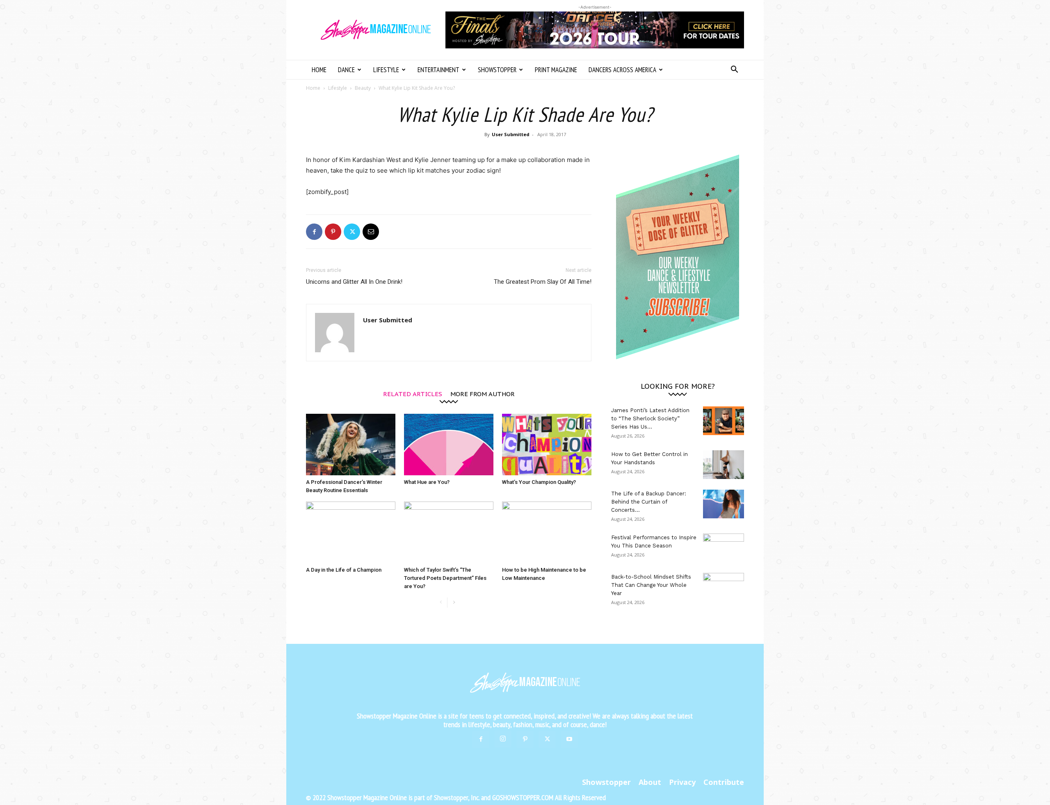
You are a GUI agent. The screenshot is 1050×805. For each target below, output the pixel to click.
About (650, 782)
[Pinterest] (333, 231)
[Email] (371, 231)
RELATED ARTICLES (412, 393)
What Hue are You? (427, 482)
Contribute (723, 782)
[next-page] (454, 602)
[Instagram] (503, 739)
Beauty (363, 87)
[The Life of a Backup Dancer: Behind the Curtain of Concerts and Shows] (723, 504)
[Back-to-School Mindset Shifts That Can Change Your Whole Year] (723, 587)
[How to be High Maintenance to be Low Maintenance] (546, 532)
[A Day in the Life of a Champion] (350, 532)
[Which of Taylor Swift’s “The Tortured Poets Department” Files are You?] (448, 532)
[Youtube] (569, 739)
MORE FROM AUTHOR (482, 393)
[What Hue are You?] (448, 444)
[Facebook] (314, 231)
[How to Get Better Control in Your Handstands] (723, 464)
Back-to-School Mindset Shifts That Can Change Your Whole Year (651, 585)
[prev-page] (441, 602)
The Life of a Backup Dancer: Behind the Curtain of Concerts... (648, 501)
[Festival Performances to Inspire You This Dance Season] (723, 548)
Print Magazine (556, 69)
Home (319, 69)
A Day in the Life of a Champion (343, 570)
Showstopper (497, 69)
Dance (346, 69)
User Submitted (511, 134)
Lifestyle (386, 69)
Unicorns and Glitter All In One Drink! (354, 281)
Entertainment (438, 69)
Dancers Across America (622, 69)
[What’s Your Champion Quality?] (546, 444)
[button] (734, 70)
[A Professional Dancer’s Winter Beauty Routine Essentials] (350, 444)
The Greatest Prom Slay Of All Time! (542, 281)
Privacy (682, 782)
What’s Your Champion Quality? (539, 482)
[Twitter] (352, 231)
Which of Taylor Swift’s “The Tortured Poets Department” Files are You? (445, 578)
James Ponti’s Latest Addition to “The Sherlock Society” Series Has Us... (650, 418)
